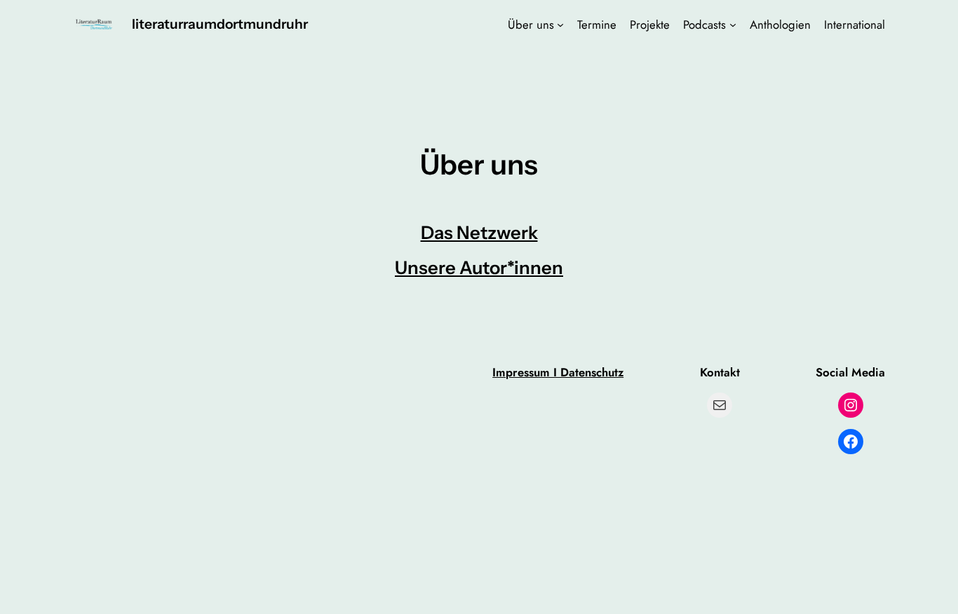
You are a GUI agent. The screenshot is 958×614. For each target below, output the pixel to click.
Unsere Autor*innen (479, 267)
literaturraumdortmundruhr (220, 23)
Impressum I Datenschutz (557, 372)
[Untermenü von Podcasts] (732, 24)
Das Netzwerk (479, 232)
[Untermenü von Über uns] (560, 24)
